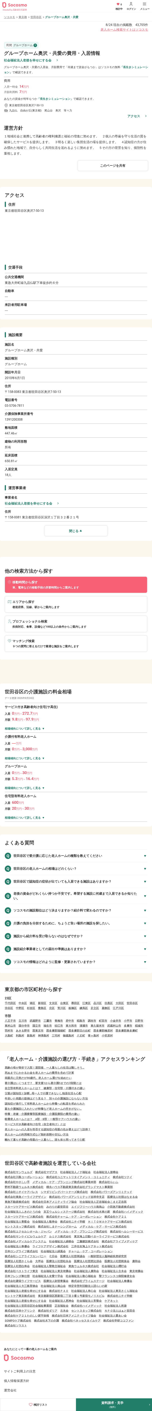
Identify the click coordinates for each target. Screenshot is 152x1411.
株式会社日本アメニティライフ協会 (54, 1201)
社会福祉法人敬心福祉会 (81, 1276)
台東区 (64, 1003)
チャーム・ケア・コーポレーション (90, 1251)
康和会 (136, 1261)
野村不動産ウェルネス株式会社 (24, 1187)
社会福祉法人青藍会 (17, 1221)
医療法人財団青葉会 (56, 1281)
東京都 (23, 17)
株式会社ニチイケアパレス (21, 1191)
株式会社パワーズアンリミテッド (111, 1191)
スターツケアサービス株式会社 (24, 1206)
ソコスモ (9, 17)
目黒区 (108, 1003)
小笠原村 (107, 1035)
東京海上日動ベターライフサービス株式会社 (101, 1236)
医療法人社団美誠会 (72, 1256)
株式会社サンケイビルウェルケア (25, 1236)
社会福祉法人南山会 (53, 1285)
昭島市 (81, 1020)
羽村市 (9, 1030)
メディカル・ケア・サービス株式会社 (103, 1226)
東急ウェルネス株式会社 (83, 1266)
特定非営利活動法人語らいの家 (87, 1285)
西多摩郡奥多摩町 (127, 1030)
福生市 (48, 1025)
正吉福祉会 (61, 1305)
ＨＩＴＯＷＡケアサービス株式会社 (110, 1221)
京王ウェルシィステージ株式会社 (64, 1211)
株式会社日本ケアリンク (20, 1310)
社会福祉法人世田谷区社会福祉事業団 (28, 1305)
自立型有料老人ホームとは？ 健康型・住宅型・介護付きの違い (45, 1088)
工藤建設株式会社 (88, 1241)
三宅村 (56, 1035)
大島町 (9, 1035)
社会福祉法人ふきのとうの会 (23, 1211)
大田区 (120, 1003)
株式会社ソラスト (16, 1325)
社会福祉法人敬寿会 (44, 1221)
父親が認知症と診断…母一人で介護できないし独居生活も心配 (43, 1093)
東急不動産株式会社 (17, 1201)
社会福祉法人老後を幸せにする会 (27, 60)
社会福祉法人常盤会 (89, 1300)
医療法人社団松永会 (58, 1261)
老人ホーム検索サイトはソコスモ (124, 29)
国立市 (36, 1025)
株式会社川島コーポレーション (24, 1177)
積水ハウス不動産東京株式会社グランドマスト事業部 (79, 1187)
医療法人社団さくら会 (18, 1261)
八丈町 (81, 1035)
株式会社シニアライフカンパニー (25, 1256)
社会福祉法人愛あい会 (113, 1315)
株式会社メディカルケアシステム (25, 1241)
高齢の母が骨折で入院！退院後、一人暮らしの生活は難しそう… (44, 1067)
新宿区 (42, 1003)
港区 (32, 1003)
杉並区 (31, 1008)
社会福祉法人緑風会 (53, 1251)
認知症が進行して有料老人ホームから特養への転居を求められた (45, 1103)
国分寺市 (24, 1025)
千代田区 (10, 1003)
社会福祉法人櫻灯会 (114, 1266)
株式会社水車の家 (99, 1211)
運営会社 (10, 1390)
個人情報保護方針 (16, 1381)
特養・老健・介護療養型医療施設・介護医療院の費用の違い (42, 1113)
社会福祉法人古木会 (114, 1271)
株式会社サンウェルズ (18, 1172)
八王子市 (10, 1020)
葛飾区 (106, 1008)
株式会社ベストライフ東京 (21, 1271)
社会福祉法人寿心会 (83, 1290)
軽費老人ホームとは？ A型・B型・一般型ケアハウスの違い (42, 1119)
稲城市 (139, 1025)
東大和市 (71, 1025)
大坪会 (39, 1261)
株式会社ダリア (47, 1310)
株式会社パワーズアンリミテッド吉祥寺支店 (76, 1196)
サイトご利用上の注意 (20, 1371)
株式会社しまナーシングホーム (57, 1226)
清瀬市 (84, 1025)
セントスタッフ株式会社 (20, 1226)
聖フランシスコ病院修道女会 (117, 1276)
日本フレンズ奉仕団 (17, 1276)
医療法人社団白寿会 (17, 1266)
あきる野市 (23, 1030)
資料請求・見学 (112, 1404)
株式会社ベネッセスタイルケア (81, 1320)
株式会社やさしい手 (17, 1182)
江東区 (86, 1003)
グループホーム (19, 45)
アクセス (133, 116)
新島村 (31, 1035)
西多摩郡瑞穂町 (56, 1030)
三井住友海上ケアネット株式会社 (92, 1246)
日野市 (139, 1020)
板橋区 (72, 1008)
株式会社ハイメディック (128, 1211)
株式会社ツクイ (122, 1177)
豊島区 (42, 1008)
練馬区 (84, 1008)
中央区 (23, 1003)
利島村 (20, 1035)
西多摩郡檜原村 (103, 1030)
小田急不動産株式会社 (121, 1206)
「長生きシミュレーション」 (55, 98)
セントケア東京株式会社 (20, 1295)
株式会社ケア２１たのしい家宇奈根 (27, 1315)
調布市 (92, 1020)
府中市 (70, 1020)
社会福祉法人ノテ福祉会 (75, 1172)
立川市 (23, 1020)
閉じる (74, 531)
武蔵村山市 (114, 1025)
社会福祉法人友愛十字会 (47, 1276)
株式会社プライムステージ (87, 1281)
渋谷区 (9, 1008)
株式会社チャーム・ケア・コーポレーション (74, 1216)
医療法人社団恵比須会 (88, 1261)
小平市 (128, 1020)
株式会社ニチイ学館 (72, 1221)
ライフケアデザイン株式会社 (50, 1246)
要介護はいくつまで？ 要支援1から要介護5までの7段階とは (43, 1083)
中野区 (20, 1008)
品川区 (97, 1003)
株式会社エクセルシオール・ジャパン (28, 1231)
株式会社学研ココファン (118, 1320)
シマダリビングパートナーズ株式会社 (64, 1191)
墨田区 (75, 1003)
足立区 (95, 1008)
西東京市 (38, 1030)
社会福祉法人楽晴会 (105, 1172)
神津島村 (43, 1035)
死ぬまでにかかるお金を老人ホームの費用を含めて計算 (39, 1072)
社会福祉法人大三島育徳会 (21, 1285)
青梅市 (59, 1020)
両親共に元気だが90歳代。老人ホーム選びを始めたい (38, 1077)
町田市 (103, 1020)
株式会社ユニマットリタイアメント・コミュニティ (78, 1177)
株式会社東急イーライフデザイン (25, 1196)
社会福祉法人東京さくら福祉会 (118, 1290)
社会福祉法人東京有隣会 (56, 1271)
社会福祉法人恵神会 (61, 1300)
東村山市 (10, 1025)
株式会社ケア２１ (115, 1216)
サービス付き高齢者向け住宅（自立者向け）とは (35, 1124)
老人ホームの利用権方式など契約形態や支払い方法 (36, 1134)
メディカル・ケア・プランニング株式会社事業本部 (64, 1182)
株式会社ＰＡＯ (58, 1290)
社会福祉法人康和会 (86, 1271)
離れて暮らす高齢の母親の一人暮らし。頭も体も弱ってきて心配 (45, 1139)
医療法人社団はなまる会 (122, 1196)
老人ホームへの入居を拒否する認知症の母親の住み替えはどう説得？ (48, 1129)
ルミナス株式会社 (60, 1236)
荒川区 (61, 1008)
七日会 (53, 1256)
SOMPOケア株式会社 (18, 1320)
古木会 (64, 1310)
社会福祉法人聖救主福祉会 (49, 1266)
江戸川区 (118, 1008)
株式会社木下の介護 (46, 1320)
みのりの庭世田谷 (57, 1206)
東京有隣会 (136, 1271)
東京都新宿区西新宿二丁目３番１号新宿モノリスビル (71, 1295)
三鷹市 (48, 1020)
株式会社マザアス (46, 1172)
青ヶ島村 (93, 1035)
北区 (52, 1008)
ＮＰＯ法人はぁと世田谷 (119, 1310)
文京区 (53, 1003)
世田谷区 (36, 17)
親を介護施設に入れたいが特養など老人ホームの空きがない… (43, 1108)
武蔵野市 (35, 1020)
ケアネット (111, 1300)
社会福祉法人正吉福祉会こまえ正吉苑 (103, 1201)
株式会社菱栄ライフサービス (23, 1281)
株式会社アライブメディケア (120, 1241)
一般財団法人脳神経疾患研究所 (107, 1256)
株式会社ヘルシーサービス (126, 1231)
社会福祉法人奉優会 (17, 1246)
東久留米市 (97, 1025)
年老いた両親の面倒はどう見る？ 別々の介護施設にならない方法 (46, 1098)
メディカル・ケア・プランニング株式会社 (81, 1231)
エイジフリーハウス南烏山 (87, 1206)
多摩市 (128, 1025)
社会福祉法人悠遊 (115, 1305)
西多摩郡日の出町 (79, 1030)
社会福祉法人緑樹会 (61, 1241)
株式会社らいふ (108, 1182)
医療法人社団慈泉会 (116, 1261)
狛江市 (59, 1025)
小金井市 (115, 1020)
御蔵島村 (68, 1035)
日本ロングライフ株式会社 (21, 1251)
